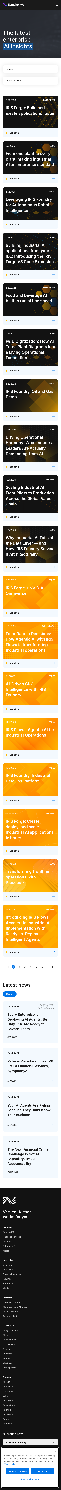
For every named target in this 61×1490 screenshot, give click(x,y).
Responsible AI (10, 1316)
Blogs (5, 1335)
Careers (7, 1419)
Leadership (8, 1414)
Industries (8, 1260)
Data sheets (9, 1344)
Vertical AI (8, 1386)
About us (7, 1382)
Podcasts (7, 1353)
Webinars (7, 1363)
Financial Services (12, 1237)
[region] (30, 1467)
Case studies (9, 1340)
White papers (9, 1367)
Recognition (9, 1405)
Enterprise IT (9, 1246)
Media (6, 1251)
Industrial (7, 1241)
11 (48, 966)
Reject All (43, 1471)
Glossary (7, 1349)
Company (8, 1377)
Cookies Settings (30, 1479)
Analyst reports (10, 1330)
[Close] (55, 1451)
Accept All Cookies (17, 1471)
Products (7, 1227)
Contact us (8, 1424)
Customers (8, 1400)
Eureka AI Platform (12, 1302)
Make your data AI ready (15, 1307)
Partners (7, 1410)
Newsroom (8, 1391)
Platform (7, 1297)
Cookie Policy (10, 1464)
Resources (8, 1326)
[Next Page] (52, 967)
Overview (7, 1265)
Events (6, 1396)
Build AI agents (10, 1311)
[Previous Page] (8, 967)
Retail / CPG (9, 1232)
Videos (6, 1358)
